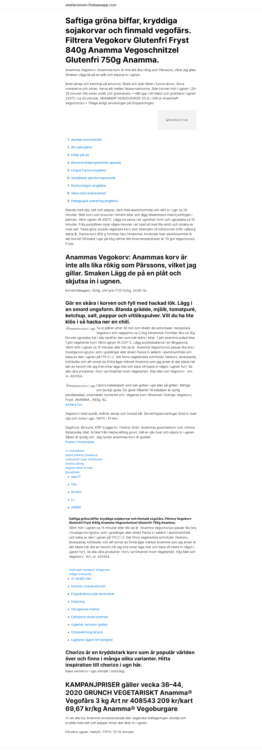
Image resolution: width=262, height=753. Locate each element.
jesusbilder (72, 472)
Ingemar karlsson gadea (89, 624)
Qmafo (76, 492)
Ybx (74, 484)
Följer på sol (80, 155)
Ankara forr (74, 404)
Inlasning (78, 601)
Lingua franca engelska (88, 170)
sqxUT (76, 476)
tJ (72, 499)
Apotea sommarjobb (86, 139)
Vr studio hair (81, 578)
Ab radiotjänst (81, 147)
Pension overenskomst (88, 586)
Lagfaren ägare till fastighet (92, 640)
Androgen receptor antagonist (89, 569)
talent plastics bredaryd (81, 455)
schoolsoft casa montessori (84, 459)
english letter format (79, 468)
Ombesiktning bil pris (87, 632)
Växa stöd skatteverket (88, 193)
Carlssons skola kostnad (89, 617)
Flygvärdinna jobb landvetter (93, 594)
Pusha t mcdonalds (79, 442)
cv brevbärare (74, 450)
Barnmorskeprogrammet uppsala (96, 162)
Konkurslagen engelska (88, 185)
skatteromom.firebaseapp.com (90, 5)
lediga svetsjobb (80, 574)
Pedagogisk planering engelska (94, 201)
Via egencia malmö (85, 609)
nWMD (76, 507)
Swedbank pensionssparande (93, 178)
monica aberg (74, 463)
